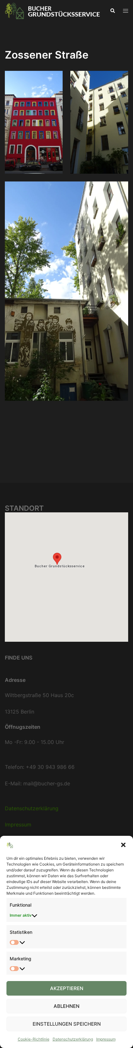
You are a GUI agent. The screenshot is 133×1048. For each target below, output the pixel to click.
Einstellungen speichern (67, 1024)
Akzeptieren (66, 988)
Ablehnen (66, 1006)
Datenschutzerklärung (73, 1039)
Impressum (106, 1039)
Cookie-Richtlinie (33, 1039)
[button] (123, 845)
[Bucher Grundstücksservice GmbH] (52, 10)
